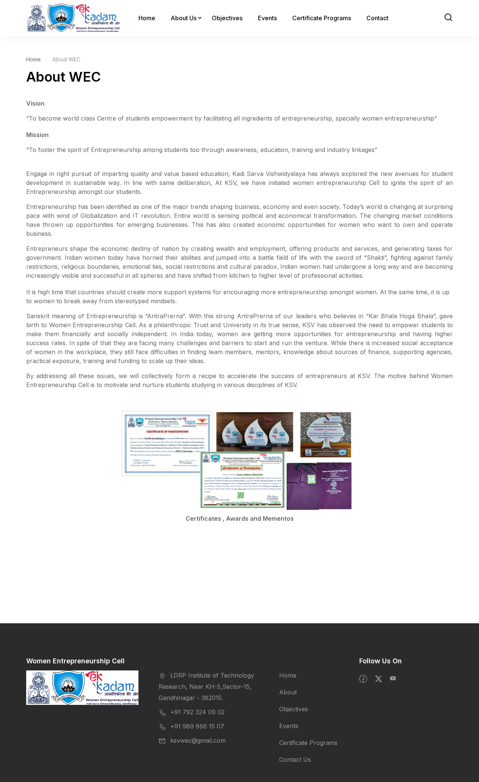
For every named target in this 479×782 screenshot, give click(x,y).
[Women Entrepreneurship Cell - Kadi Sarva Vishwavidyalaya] (73, 18)
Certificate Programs (321, 18)
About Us (183, 18)
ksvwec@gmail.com (198, 740)
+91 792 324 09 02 (197, 712)
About (288, 692)
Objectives (227, 18)
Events (267, 18)
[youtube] (393, 679)
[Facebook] (363, 679)
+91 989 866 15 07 (197, 726)
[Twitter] (378, 679)
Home (146, 18)
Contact (377, 18)
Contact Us (295, 759)
